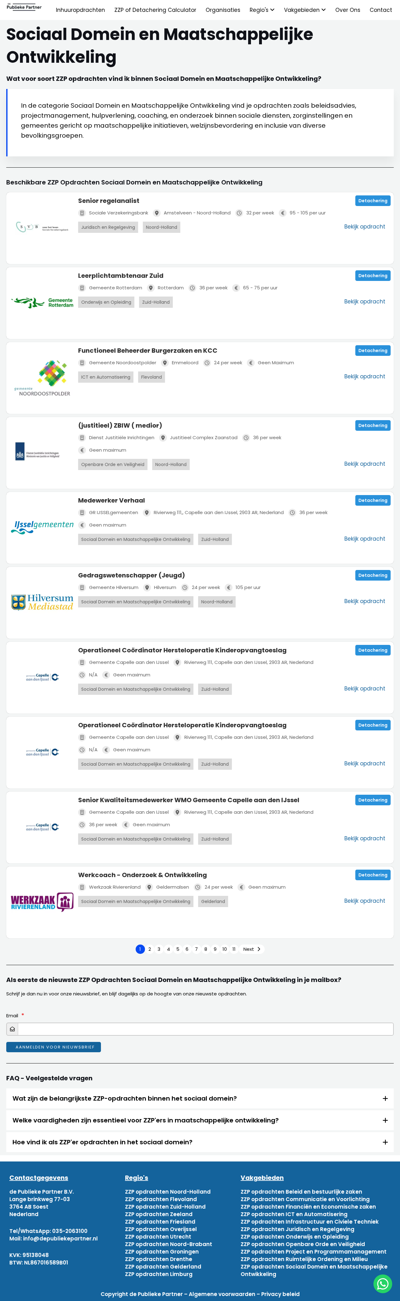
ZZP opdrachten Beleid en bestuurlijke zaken (301, 1191)
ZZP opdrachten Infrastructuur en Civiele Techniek (310, 1221)
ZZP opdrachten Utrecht (158, 1236)
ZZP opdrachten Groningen (162, 1251)
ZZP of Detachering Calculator (155, 10)
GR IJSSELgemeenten (113, 512)
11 (234, 949)
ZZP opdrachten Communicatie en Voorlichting (305, 1199)
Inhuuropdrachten (80, 10)
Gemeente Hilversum (113, 587)
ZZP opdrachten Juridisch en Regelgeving (297, 1229)
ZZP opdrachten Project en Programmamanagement (314, 1251)
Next (248, 949)
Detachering (373, 201)
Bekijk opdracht (364, 226)
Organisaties (223, 10)
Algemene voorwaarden (222, 1294)
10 (224, 949)
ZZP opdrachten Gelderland (163, 1266)
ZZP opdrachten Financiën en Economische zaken (308, 1206)
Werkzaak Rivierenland (115, 887)
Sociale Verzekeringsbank (118, 212)
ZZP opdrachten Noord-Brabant (168, 1244)
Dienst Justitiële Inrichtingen (121, 437)
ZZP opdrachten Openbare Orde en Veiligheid (303, 1244)
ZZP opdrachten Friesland (160, 1221)
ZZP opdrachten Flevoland (161, 1199)
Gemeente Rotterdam (115, 287)
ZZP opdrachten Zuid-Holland (165, 1206)
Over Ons (347, 10)
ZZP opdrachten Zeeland (158, 1214)
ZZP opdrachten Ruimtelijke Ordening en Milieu (304, 1259)
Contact (381, 10)
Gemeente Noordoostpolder (122, 362)
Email (12, 1015)
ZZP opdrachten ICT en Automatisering (294, 1214)
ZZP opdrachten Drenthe (158, 1259)
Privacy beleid (280, 1294)
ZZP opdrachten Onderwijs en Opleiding (295, 1236)
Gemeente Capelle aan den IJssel (129, 662)
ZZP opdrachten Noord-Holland (168, 1191)
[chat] (382, 1283)
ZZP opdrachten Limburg (158, 1274)
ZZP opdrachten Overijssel (161, 1229)
